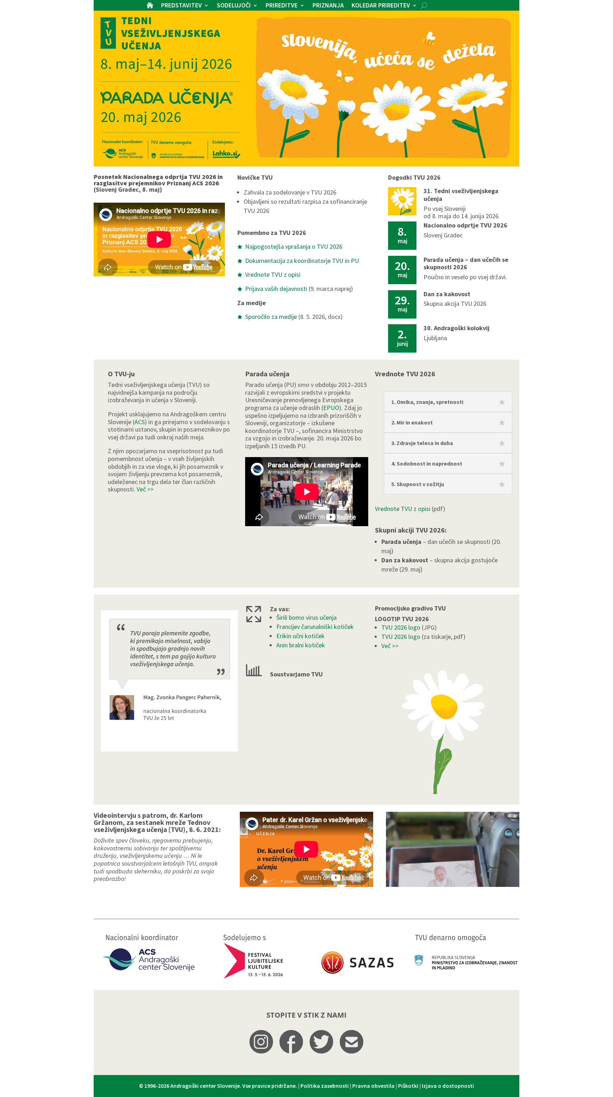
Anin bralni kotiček (300, 645)
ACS (139, 422)
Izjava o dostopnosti (448, 1085)
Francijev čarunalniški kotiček (315, 627)
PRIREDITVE (282, 6)
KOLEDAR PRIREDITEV (381, 6)
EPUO (331, 408)
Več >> (145, 489)
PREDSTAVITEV (181, 6)
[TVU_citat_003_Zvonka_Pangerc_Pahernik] (169, 749)
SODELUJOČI (234, 6)
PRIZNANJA (328, 6)
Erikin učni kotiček (300, 636)
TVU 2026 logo (400, 627)
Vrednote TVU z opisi (402, 509)
